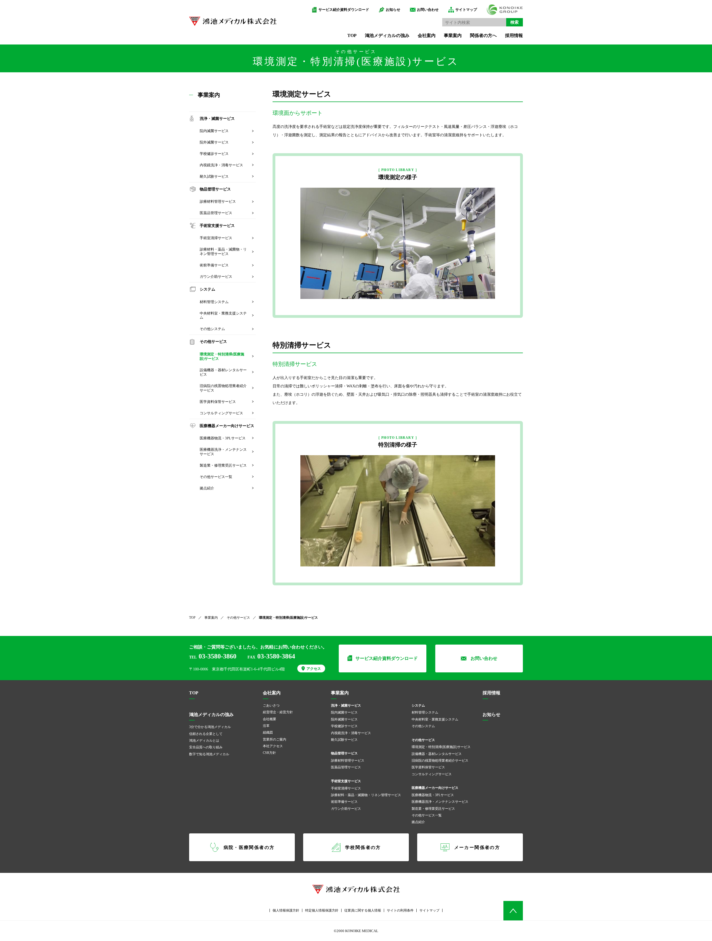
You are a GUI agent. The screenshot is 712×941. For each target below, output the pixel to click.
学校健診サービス (214, 154)
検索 (514, 22)
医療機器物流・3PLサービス (223, 438)
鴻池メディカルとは (204, 740)
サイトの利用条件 (400, 910)
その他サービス (238, 618)
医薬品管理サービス (216, 213)
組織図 (268, 732)
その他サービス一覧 (216, 477)
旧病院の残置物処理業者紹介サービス (223, 388)
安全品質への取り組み (205, 747)
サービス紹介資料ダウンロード (343, 10)
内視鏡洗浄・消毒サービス (221, 165)
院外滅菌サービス (214, 142)
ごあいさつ (271, 705)
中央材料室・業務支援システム (223, 315)
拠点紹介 (207, 488)
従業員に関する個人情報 (362, 910)
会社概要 (269, 719)
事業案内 (453, 35)
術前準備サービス (214, 265)
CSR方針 (269, 753)
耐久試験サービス (214, 176)
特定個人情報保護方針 (321, 910)
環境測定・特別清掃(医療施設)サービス (222, 356)
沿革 (266, 726)
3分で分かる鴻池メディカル (210, 727)
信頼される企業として (205, 734)
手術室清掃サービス (216, 238)
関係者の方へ (483, 35)
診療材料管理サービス (218, 201)
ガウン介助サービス (216, 276)
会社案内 (427, 35)
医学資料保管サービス (218, 402)
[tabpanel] (397, 243)
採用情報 (514, 35)
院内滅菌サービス (214, 131)
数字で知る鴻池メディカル (209, 754)
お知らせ (393, 10)
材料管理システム (214, 302)
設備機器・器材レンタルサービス (223, 372)
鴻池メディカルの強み (387, 35)
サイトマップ (466, 10)
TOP (352, 35)
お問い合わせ (428, 10)
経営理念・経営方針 (278, 712)
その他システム (212, 329)
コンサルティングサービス (221, 413)
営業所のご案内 (274, 739)
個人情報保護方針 (286, 910)
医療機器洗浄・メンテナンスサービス (223, 451)
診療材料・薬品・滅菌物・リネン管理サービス (223, 251)
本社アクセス (273, 746)
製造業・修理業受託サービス (223, 465)
